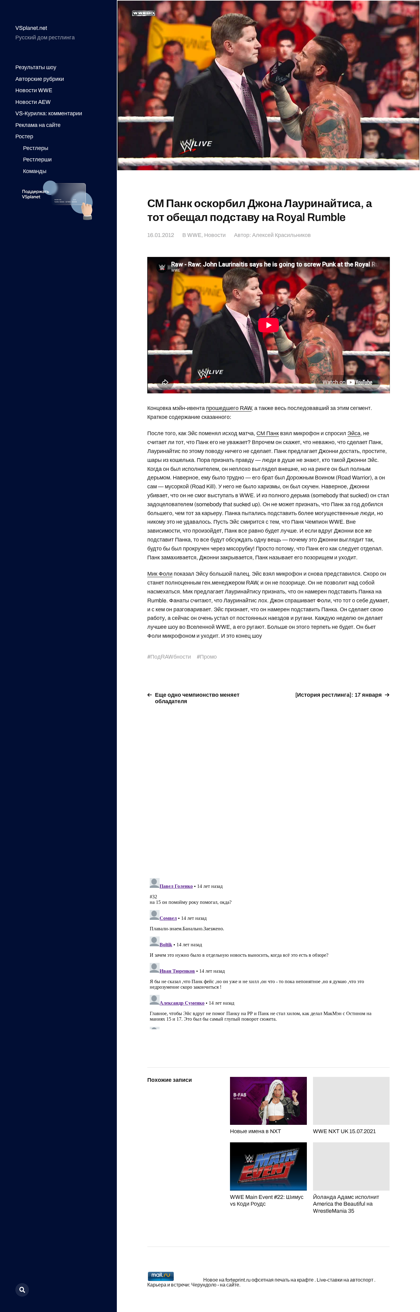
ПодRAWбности (170, 657)
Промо (208, 657)
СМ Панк (267, 433)
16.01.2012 (160, 235)
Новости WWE (33, 90)
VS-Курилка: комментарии (48, 113)
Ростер (24, 136)
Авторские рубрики (39, 79)
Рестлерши (37, 159)
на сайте (229, 1284)
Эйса (353, 433)
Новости (215, 235)
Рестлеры (35, 148)
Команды (34, 171)
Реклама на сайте (38, 125)
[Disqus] (268, 788)
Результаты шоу (35, 67)
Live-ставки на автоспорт (345, 1279)
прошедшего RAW (229, 408)
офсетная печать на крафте (283, 1279)
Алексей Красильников (281, 235)
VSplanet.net (31, 28)
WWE (194, 235)
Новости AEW (33, 102)
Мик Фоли (159, 574)
